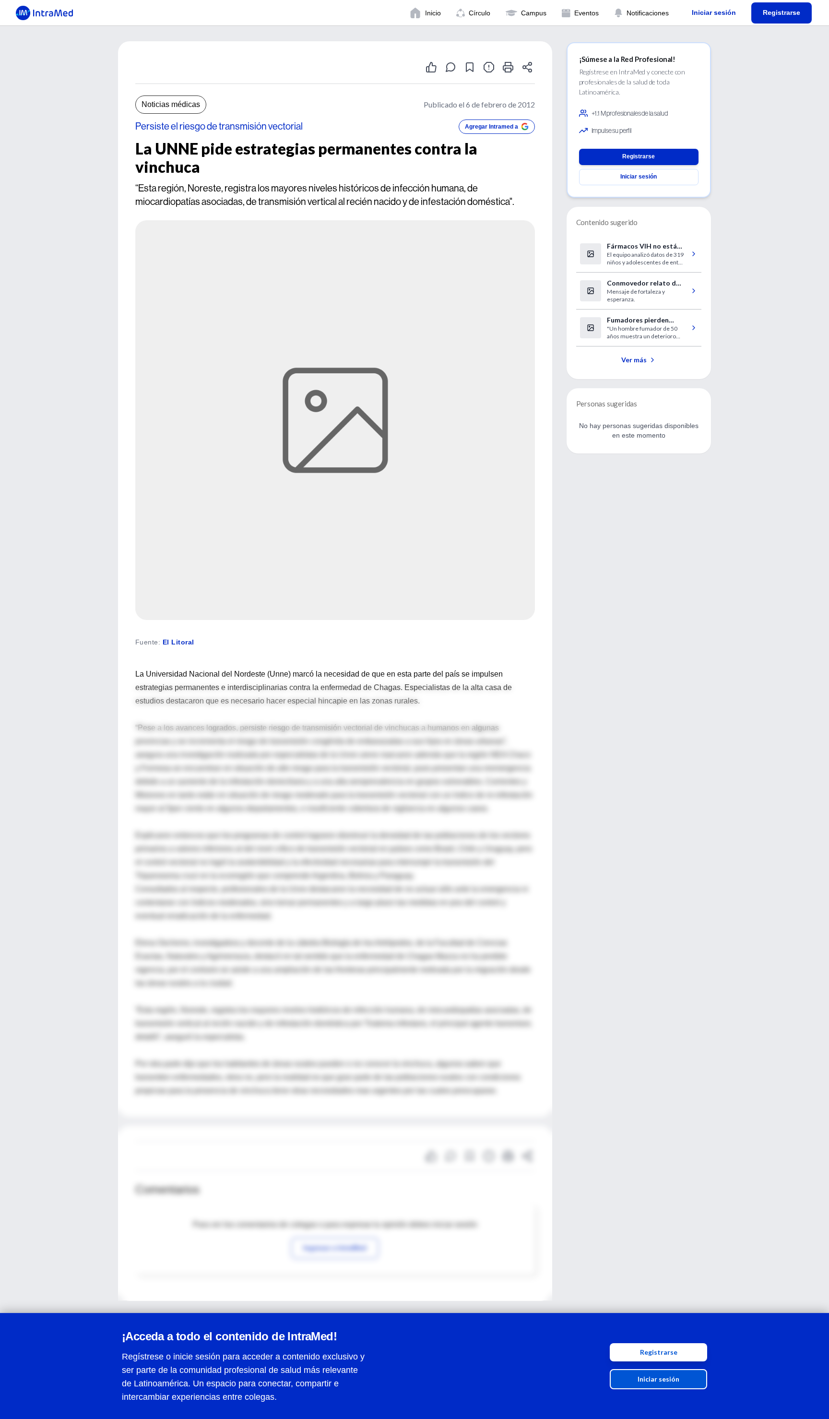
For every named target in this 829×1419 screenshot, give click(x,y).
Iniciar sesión (658, 1379)
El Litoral (178, 642)
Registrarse (658, 1352)
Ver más (634, 360)
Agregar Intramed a (491, 126)
